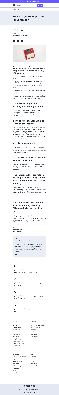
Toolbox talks (34, 366)
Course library (16, 332)
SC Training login (17, 366)
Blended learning (35, 334)
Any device (33, 332)
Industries (33, 361)
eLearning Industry (18, 231)
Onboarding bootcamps (19, 356)
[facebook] (31, 386)
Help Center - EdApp (18, 361)
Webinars (33, 356)
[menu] (44, 5)
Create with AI (16, 334)
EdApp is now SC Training (37, 325)
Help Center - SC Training (19, 359)
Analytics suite (16, 329)
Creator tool (16, 336)
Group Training (17, 339)
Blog (32, 354)
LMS (41, 220)
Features (15, 325)
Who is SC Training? (36, 327)
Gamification (34, 336)
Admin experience (17, 327)
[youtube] (27, 386)
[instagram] (34, 386)
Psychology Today (17, 229)
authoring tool (16, 222)
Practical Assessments (19, 343)
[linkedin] (24, 386)
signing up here (31, 222)
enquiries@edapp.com (37, 218)
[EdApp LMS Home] (17, 5)
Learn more (35, 1)
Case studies (34, 359)
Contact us (15, 373)
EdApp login (16, 368)
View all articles (18, 9)
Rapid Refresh (16, 346)
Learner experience (18, 341)
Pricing (14, 370)
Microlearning (34, 329)
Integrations (34, 363)
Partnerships (16, 363)
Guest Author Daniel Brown (20, 35)
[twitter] (29, 386)
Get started (16, 354)
